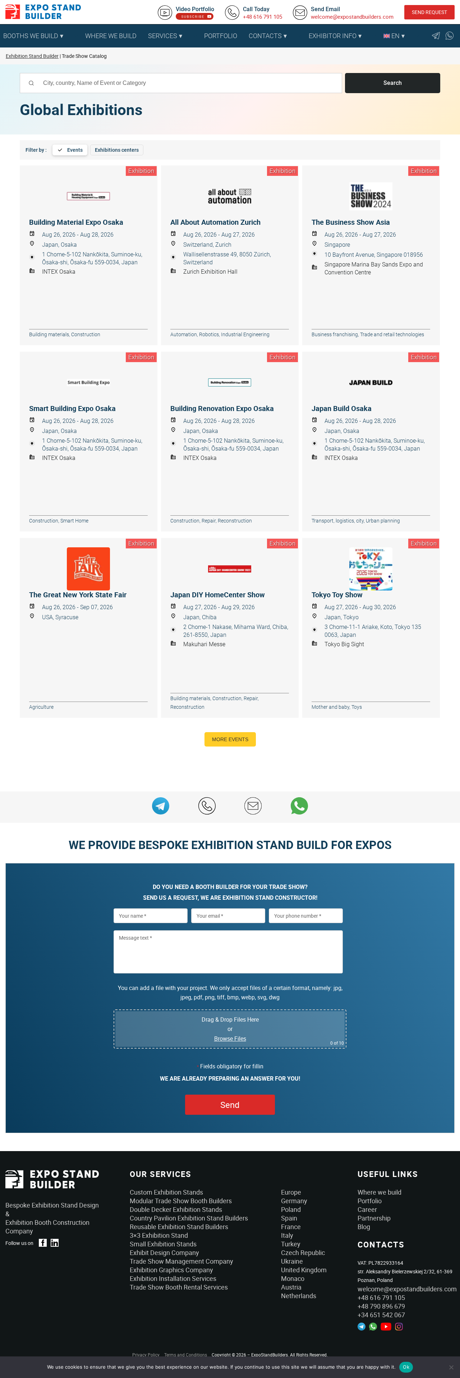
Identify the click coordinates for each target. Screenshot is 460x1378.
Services (162, 36)
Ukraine (292, 1261)
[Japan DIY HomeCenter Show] (229, 568)
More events (230, 739)
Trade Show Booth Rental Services (179, 1287)
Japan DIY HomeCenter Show (217, 594)
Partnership (374, 1218)
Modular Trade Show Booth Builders (181, 1200)
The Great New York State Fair (77, 594)
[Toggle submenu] (75, 36)
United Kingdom (304, 1269)
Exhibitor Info (332, 36)
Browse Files (230, 1038)
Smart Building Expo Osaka (72, 408)
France (291, 1226)
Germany (294, 1200)
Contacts (265, 36)
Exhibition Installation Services (173, 1278)
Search (392, 82)
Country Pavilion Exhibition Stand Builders (189, 1218)
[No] (451, 1367)
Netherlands (298, 1295)
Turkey (290, 1244)
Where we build (379, 1192)
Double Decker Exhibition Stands (176, 1209)
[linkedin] (55, 1243)
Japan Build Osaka (342, 408)
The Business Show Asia (351, 222)
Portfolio (220, 36)
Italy (287, 1235)
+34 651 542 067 (381, 1314)
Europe (291, 1192)
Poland (291, 1209)
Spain (289, 1218)
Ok (406, 1367)
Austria (291, 1287)
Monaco (292, 1278)
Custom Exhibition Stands (166, 1192)
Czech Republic (303, 1252)
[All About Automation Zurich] (229, 196)
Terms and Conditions (185, 1355)
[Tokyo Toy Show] (371, 568)
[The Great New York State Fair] (88, 568)
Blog (364, 1226)
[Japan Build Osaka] (371, 382)
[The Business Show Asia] (371, 196)
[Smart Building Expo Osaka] (88, 382)
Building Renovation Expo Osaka (222, 408)
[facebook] (43, 1243)
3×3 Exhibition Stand (159, 1235)
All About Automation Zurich (215, 222)
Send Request (429, 12)
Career (367, 1209)
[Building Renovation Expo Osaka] (229, 382)
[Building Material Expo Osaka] (88, 196)
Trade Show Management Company (181, 1261)
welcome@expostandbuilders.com (352, 16)
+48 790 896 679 (381, 1306)
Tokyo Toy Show (337, 594)
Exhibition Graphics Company (171, 1269)
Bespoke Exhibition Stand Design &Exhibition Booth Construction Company (52, 1218)
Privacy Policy (146, 1355)
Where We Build (111, 36)
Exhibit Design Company (164, 1252)
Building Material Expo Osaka (76, 222)
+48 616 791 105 (262, 16)
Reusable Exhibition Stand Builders (179, 1226)
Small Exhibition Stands (163, 1244)
